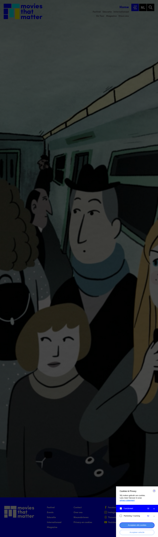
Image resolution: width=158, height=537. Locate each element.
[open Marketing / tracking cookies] (154, 516)
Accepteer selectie (137, 532)
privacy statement (127, 500)
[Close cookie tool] (154, 490)
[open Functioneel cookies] (154, 509)
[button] (134, 508)
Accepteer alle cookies (137, 525)
